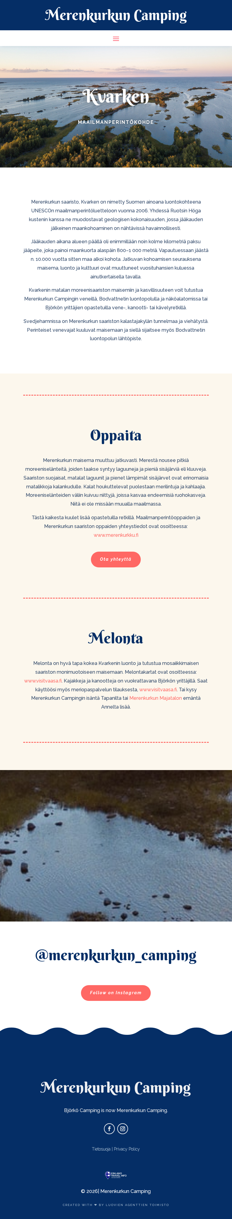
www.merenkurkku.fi (116, 535)
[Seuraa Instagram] (122, 1128)
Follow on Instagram (116, 992)
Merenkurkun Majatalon (155, 698)
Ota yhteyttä (116, 559)
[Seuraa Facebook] (109, 1128)
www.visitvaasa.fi (43, 681)
